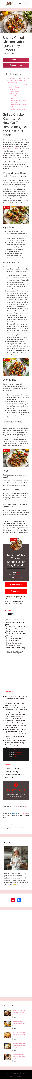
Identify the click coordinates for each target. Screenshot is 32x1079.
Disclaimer (7, 1073)
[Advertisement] (16, 670)
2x (13, 614)
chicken (16, 806)
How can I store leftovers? (19, 104)
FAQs (11, 98)
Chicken (6, 822)
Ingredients (12, 89)
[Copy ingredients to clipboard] (13, 610)
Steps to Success (14, 91)
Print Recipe (17, 65)
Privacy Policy (24, 1073)
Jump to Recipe (17, 60)
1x (9, 614)
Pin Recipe (17, 591)
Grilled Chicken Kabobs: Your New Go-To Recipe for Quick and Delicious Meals (18, 80)
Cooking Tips (13, 94)
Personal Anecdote (15, 96)
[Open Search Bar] (20, 3)
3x (16, 614)
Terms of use (15, 1073)
